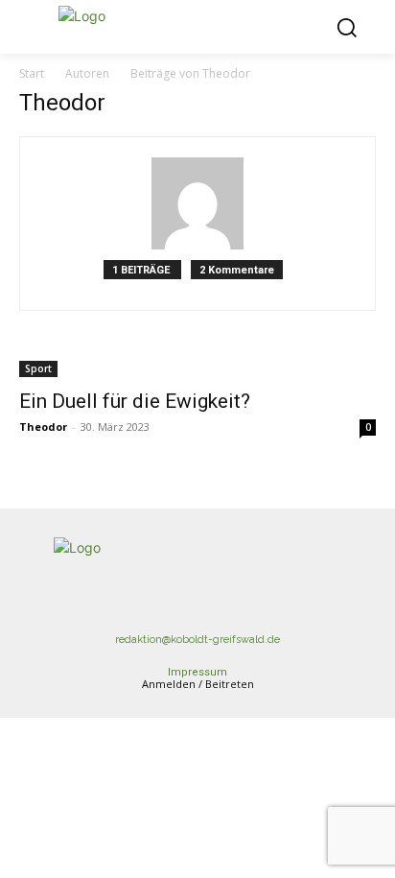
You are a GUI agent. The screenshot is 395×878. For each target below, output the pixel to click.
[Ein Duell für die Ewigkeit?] (197, 367)
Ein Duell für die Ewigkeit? (134, 401)
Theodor (43, 426)
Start (31, 73)
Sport (38, 368)
